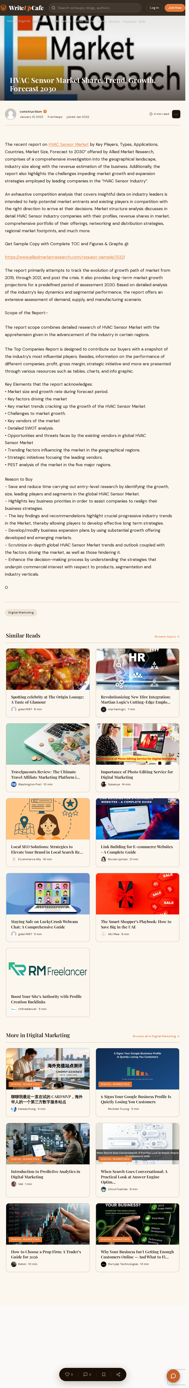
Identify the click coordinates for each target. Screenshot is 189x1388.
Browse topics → (167, 637)
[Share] (118, 1374)
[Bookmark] (103, 1374)
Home (10, 21)
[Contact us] (173, 1376)
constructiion (31, 111)
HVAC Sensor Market (68, 144)
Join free (175, 8)
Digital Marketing (33, 21)
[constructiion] (10, 114)
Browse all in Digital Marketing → (156, 1036)
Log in (154, 8)
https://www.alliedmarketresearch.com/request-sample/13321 (65, 257)
